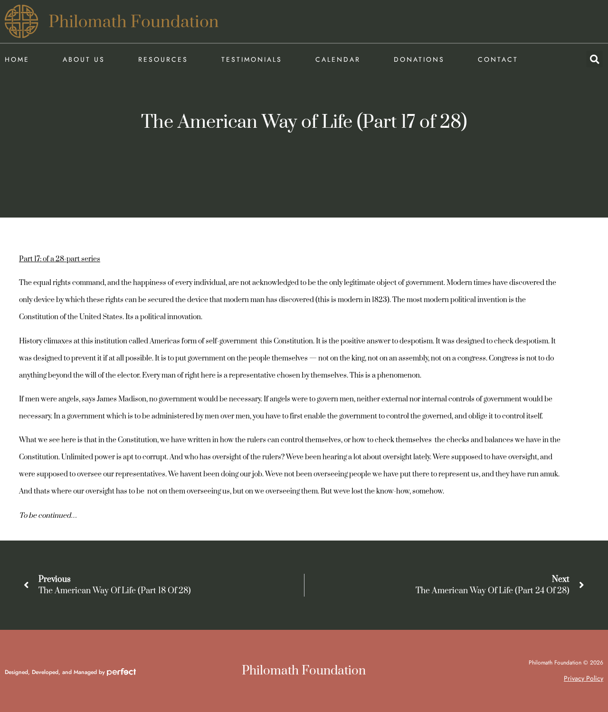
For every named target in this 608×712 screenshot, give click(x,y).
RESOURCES (163, 59)
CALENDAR (338, 59)
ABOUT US (84, 59)
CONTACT (498, 59)
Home (17, 59)
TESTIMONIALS (251, 59)
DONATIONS (419, 59)
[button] (594, 59)
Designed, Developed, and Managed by (56, 672)
